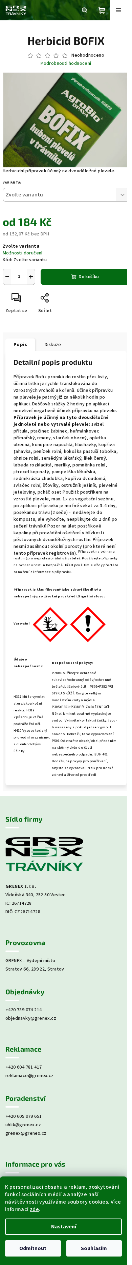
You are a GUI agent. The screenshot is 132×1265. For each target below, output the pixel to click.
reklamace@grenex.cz (29, 1075)
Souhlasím (94, 1248)
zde (34, 1209)
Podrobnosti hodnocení (66, 63)
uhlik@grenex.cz (23, 1125)
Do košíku (89, 276)
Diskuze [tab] (53, 344)
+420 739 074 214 (23, 1010)
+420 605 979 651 (23, 1116)
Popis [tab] (20, 344)
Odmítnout (32, 1248)
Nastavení (63, 1226)
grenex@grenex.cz (25, 1133)
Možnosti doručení (23, 253)
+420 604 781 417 (23, 1067)
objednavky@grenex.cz (30, 1018)
